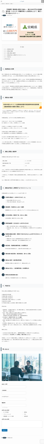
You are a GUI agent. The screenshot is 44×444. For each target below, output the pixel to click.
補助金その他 (10, 437)
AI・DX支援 (5, 412)
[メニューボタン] (1, 1)
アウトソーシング (7, 414)
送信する (5, 430)
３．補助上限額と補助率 (10, 53)
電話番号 (3, 402)
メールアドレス (5, 396)
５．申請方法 (8, 56)
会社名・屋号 (5, 384)
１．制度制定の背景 (9, 49)
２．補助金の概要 (9, 51)
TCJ (25, 414)
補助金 (4, 15)
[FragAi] (22, 1)
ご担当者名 (4, 390)
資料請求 (26, 416)
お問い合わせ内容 (5, 419)
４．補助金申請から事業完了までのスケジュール (15, 55)
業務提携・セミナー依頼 (8, 416)
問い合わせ (7, 58)
